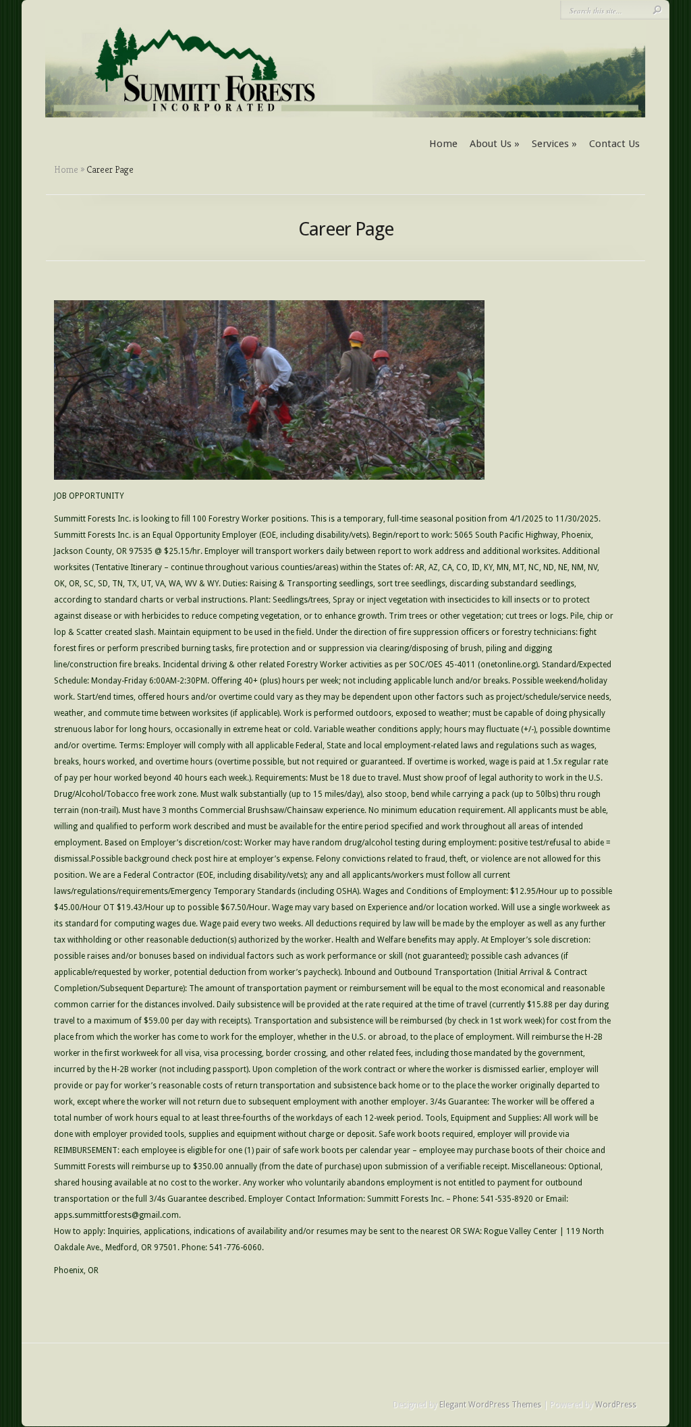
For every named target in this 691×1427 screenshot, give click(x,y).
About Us (495, 144)
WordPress (615, 1404)
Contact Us (614, 144)
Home (443, 144)
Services (554, 144)
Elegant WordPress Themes (490, 1404)
